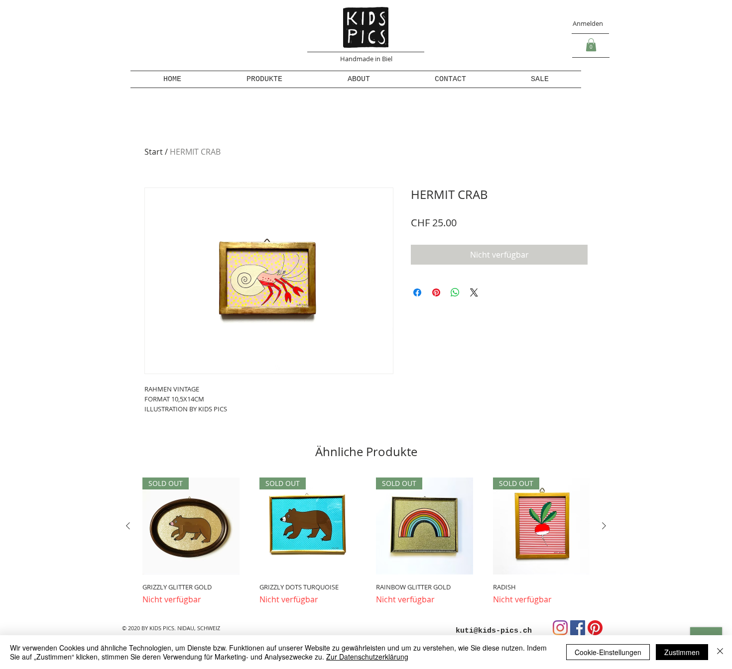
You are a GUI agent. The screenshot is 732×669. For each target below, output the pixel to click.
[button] (591, 44)
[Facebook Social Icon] (577, 627)
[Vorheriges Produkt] (128, 526)
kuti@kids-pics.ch (494, 631)
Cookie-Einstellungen (608, 652)
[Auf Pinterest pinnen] (436, 292)
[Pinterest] (595, 627)
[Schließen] (720, 652)
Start (153, 151)
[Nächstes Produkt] (604, 526)
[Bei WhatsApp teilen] (455, 292)
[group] (366, 541)
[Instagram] (560, 627)
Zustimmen (682, 652)
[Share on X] (474, 292)
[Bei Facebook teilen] (417, 292)
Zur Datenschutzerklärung (367, 657)
